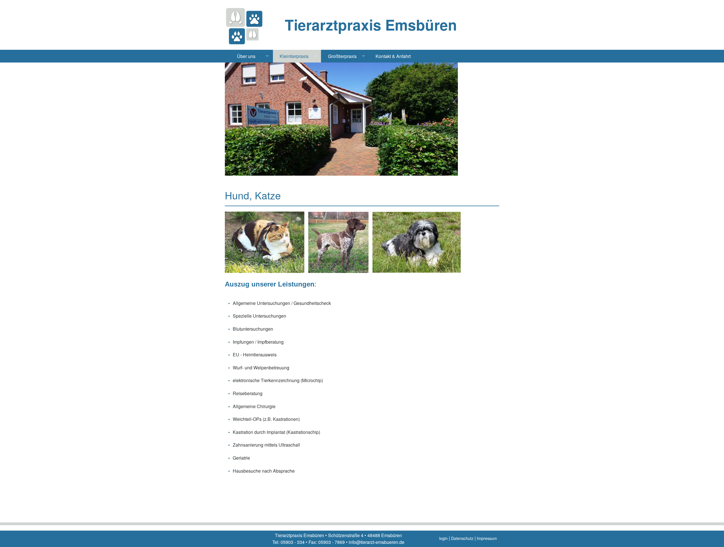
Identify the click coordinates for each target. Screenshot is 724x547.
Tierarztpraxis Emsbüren (371, 24)
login (443, 538)
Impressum (487, 538)
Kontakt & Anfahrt (393, 56)
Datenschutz (462, 538)
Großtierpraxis (342, 56)
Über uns (246, 56)
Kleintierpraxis (294, 56)
